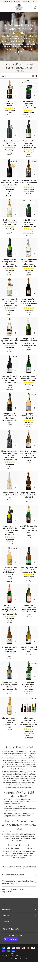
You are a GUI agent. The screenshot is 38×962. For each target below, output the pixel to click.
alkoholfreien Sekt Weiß (27, 855)
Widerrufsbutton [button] (7, 921)
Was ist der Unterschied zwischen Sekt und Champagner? (17, 882)
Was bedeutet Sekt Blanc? (13, 875)
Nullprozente (7, 954)
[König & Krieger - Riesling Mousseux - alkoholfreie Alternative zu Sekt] (9, 247)
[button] (9, 108)
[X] (6, 935)
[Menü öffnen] (4, 7)
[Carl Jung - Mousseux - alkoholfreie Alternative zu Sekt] (9, 129)
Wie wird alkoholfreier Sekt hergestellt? (13, 890)
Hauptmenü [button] (5, 904)
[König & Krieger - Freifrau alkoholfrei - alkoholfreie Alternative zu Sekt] (9, 401)
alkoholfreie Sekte (24, 787)
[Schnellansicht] (15, 95)
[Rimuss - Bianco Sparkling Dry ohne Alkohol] (9, 89)
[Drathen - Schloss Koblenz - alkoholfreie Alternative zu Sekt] (9, 208)
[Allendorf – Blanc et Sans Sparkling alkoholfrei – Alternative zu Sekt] (9, 706)
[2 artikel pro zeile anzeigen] (36, 76)
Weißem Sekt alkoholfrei (19, 838)
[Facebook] (2, 935)
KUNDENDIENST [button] (6, 910)
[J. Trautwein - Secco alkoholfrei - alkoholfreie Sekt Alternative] (9, 635)
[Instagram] (17, 935)
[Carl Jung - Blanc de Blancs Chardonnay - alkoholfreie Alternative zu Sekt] (9, 287)
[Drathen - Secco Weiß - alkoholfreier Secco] (9, 480)
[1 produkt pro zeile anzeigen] (33, 76)
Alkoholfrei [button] (5, 916)
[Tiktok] (10, 935)
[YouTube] (21, 935)
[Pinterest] (13, 935)
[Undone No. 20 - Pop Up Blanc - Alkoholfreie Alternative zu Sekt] (9, 326)
